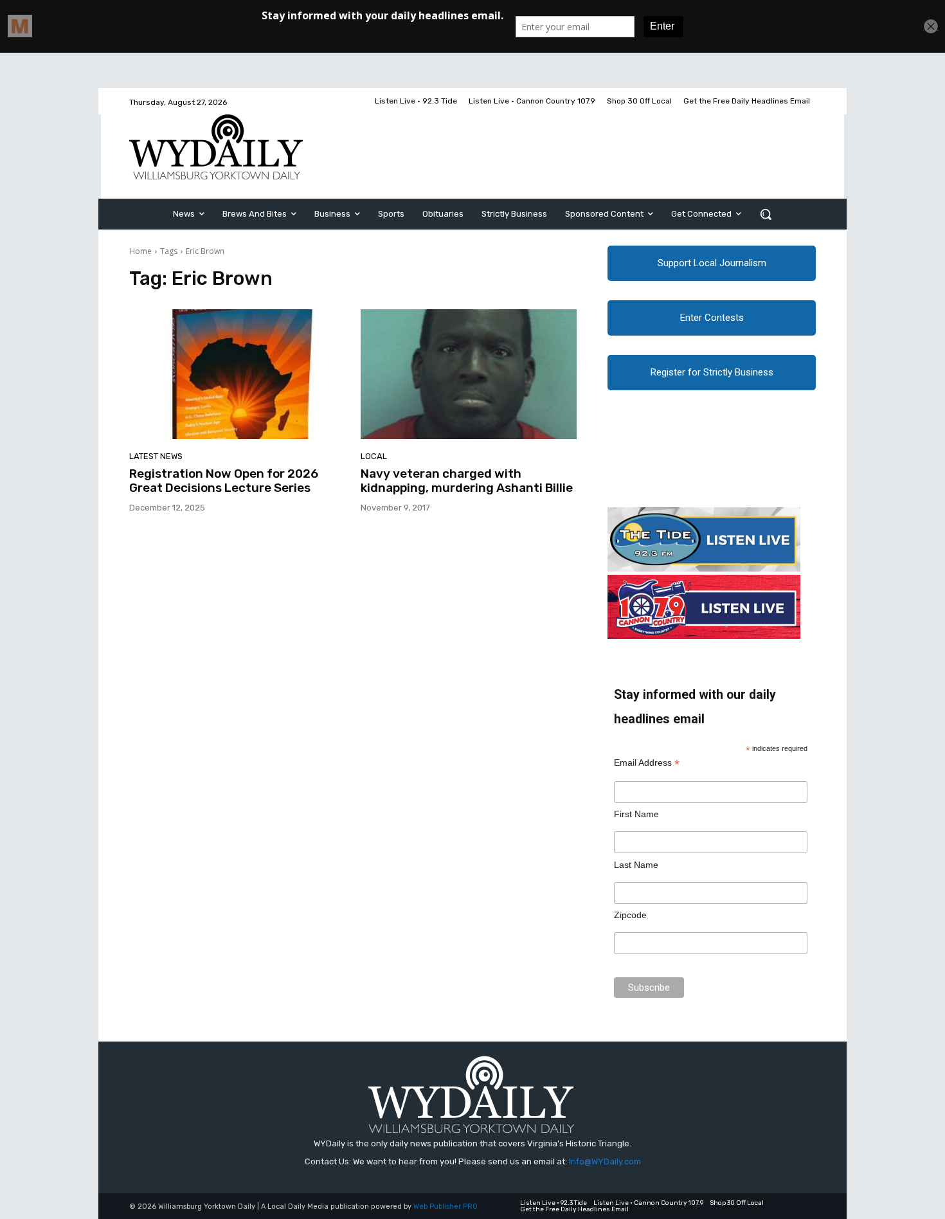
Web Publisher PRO (445, 1206)
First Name (636, 814)
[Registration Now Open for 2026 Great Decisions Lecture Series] (237, 374)
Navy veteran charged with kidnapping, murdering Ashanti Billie (467, 481)
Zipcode (630, 915)
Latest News (156, 456)
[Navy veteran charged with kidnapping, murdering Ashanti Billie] (469, 374)
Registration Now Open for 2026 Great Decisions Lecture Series (223, 481)
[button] (765, 214)
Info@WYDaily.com (605, 1161)
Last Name (636, 865)
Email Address (647, 763)
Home (140, 251)
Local (374, 456)
